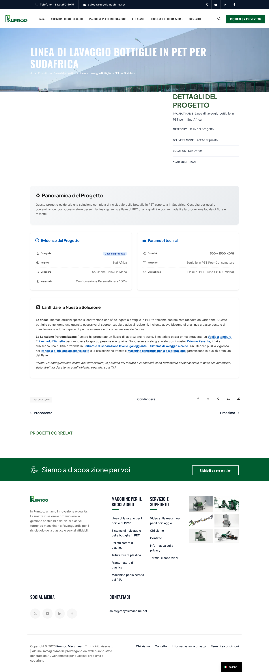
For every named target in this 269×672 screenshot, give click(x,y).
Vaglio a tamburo (219, 336)
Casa (42, 19)
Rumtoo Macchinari (69, 646)
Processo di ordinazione (167, 19)
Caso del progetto (41, 399)
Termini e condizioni (164, 558)
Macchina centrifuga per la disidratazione (157, 351)
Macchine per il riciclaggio (107, 19)
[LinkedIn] (225, 4)
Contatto (195, 19)
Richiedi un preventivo (215, 470)
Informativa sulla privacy (189, 646)
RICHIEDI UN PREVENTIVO (245, 19)
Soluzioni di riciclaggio (67, 19)
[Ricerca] (219, 18)
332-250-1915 (64, 4)
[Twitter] (206, 4)
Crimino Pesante (198, 341)
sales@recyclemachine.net (106, 4)
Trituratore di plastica (126, 555)
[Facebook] (234, 4)
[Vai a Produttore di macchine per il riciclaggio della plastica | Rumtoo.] (31, 73)
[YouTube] (216, 4)
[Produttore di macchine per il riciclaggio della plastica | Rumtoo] (16, 18)
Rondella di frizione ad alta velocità (65, 351)
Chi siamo (138, 19)
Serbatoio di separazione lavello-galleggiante (115, 346)
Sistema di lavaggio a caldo (169, 346)
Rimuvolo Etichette (52, 341)
